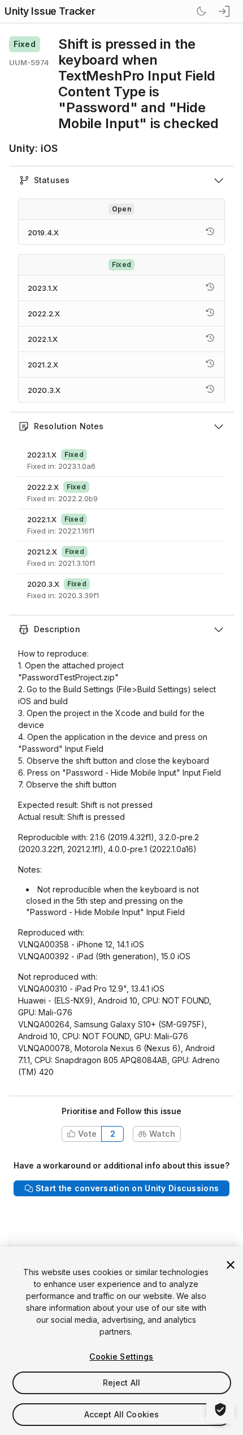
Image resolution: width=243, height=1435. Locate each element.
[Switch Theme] (201, 11)
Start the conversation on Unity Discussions (127, 1188)
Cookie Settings (121, 1356)
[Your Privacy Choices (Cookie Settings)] (220, 1409)
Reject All (121, 1382)
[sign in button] (225, 11)
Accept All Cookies (121, 1414)
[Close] (230, 1264)
